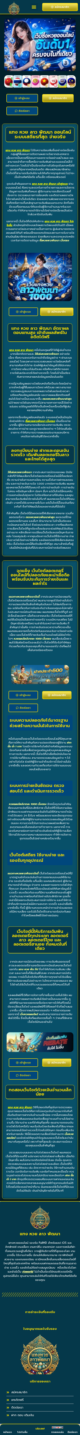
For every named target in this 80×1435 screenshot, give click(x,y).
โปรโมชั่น (22, 1432)
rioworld (27, 1272)
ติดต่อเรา (72, 1432)
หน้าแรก (7, 1432)
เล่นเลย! (40, 1429)
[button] (34, 6)
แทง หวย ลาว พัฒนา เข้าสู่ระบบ (50, 184)
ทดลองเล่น (57, 1432)
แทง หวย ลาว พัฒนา (18, 150)
